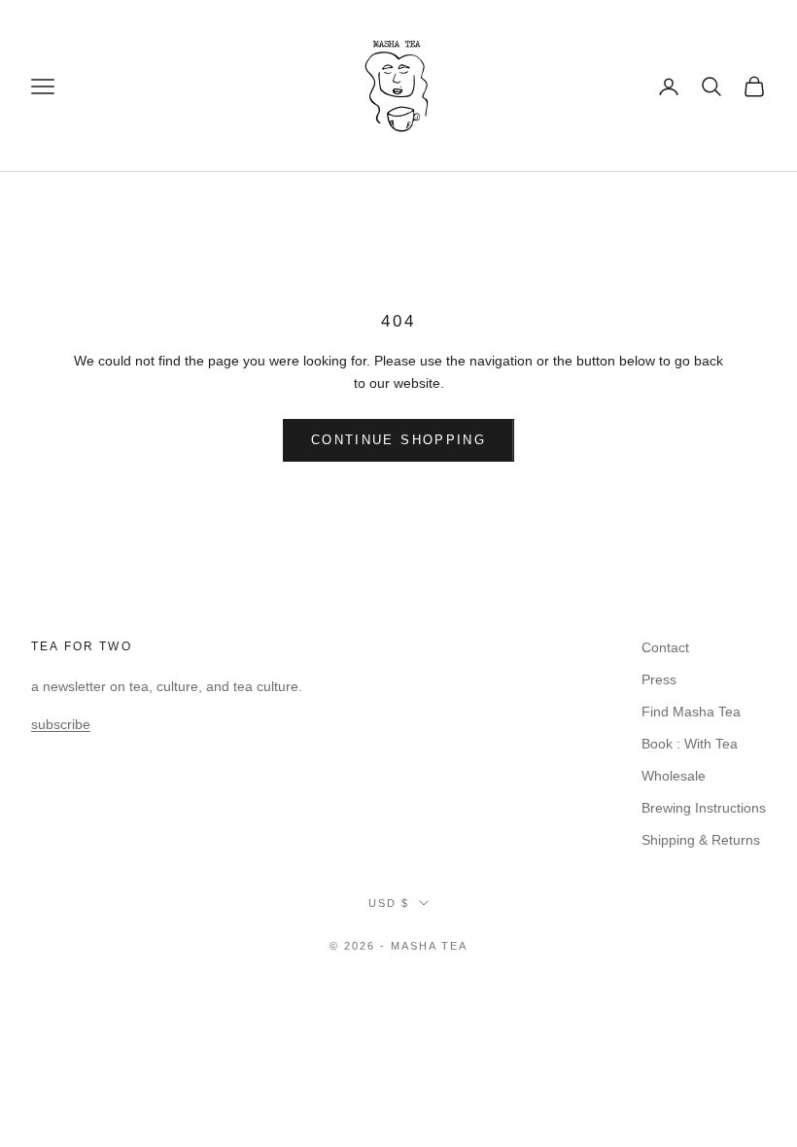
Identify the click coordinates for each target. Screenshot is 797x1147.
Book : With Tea (689, 743)
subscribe (60, 724)
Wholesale (673, 775)
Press (658, 679)
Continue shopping (398, 440)
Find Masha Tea (691, 711)
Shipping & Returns (700, 840)
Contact (665, 647)
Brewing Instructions (703, 808)
